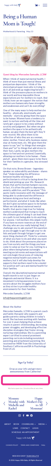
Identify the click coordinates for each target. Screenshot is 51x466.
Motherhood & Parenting (14, 31)
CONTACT (25, 428)
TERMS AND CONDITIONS (30, 445)
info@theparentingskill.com (17, 298)
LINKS (15, 428)
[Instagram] (19, 415)
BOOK (16, 424)
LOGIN (35, 428)
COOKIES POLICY (12, 445)
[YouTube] (27, 415)
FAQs (43, 445)
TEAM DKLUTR (32, 456)
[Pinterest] (31, 415)
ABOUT (7, 424)
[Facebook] (23, 415)
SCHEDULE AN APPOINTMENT (25, 432)
